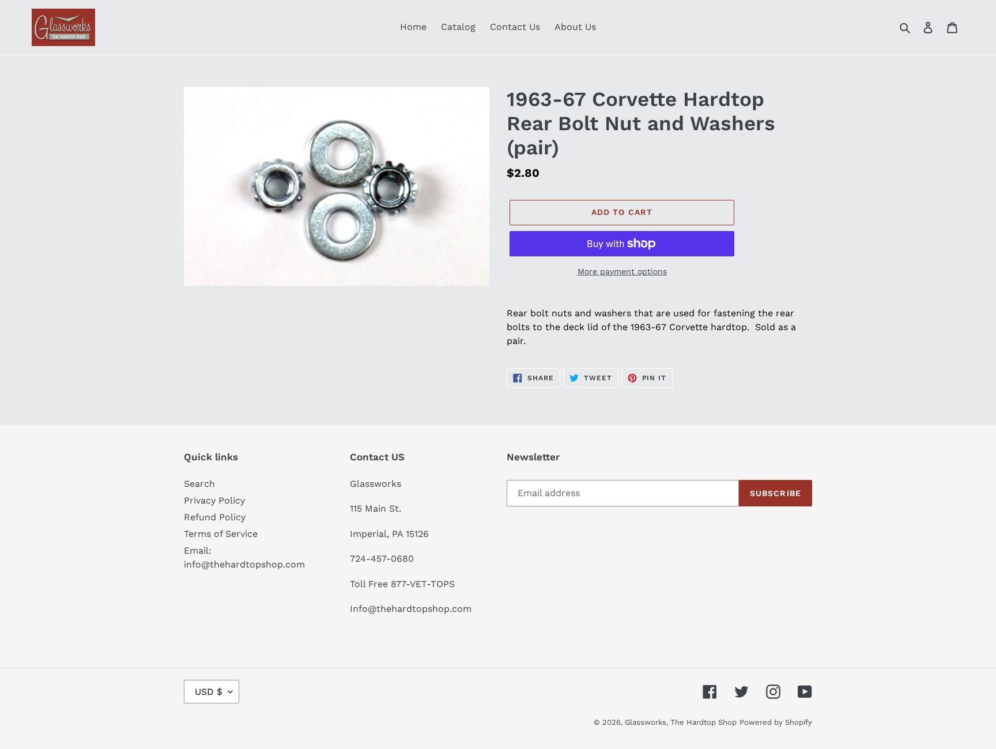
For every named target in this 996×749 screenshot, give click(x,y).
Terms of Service (221, 533)
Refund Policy (215, 517)
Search (199, 483)
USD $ (208, 691)
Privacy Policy (214, 500)
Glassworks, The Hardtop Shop (681, 722)
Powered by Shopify (776, 722)
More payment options (622, 271)
